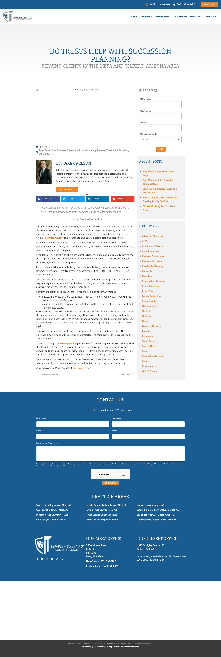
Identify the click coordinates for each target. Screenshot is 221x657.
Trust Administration (153, 356)
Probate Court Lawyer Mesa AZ (52, 514)
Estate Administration (153, 281)
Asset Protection (150, 251)
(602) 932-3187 (101, 561)
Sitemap (108, 646)
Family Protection (151, 296)
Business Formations (153, 256)
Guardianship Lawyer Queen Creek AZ (156, 519)
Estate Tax (147, 291)
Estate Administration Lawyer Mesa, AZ (107, 505)
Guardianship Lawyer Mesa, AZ (52, 509)
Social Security (149, 341)
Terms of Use (72, 466)
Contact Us (210, 16)
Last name (117, 418)
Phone (114, 430)
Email (39, 430)
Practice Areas (162, 16)
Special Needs (149, 346)
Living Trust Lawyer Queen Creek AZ (156, 514)
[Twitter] (42, 559)
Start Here (145, 16)
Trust (145, 351)
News (145, 321)
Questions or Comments (47, 443)
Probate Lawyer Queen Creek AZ (103, 519)
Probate (146, 331)
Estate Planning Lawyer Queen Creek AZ (158, 509)
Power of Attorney (151, 326)
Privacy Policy (62, 466)
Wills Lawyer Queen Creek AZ (51, 519)
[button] (48, 199)
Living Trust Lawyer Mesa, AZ (102, 509)
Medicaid (146, 311)
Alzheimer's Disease (152, 246)
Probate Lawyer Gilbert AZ (150, 505)
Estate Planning (150, 286)
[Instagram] (56, 559)
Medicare (146, 316)
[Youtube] (51, 559)
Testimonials (180, 16)
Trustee (146, 361)
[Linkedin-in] (47, 559)
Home (134, 16)
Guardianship (149, 301)
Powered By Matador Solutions (126, 646)
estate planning (68, 343)
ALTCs (145, 241)
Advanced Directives (152, 236)
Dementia (147, 271)
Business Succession (152, 261)
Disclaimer (99, 646)
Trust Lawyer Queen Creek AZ (102, 514)
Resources (194, 16)
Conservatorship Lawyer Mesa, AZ (53, 505)
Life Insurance (149, 306)
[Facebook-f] (37, 559)
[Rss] (61, 559)
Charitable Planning (152, 266)
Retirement (148, 336)
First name (41, 418)
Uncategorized (149, 366)
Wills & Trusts (149, 371)
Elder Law (147, 276)
